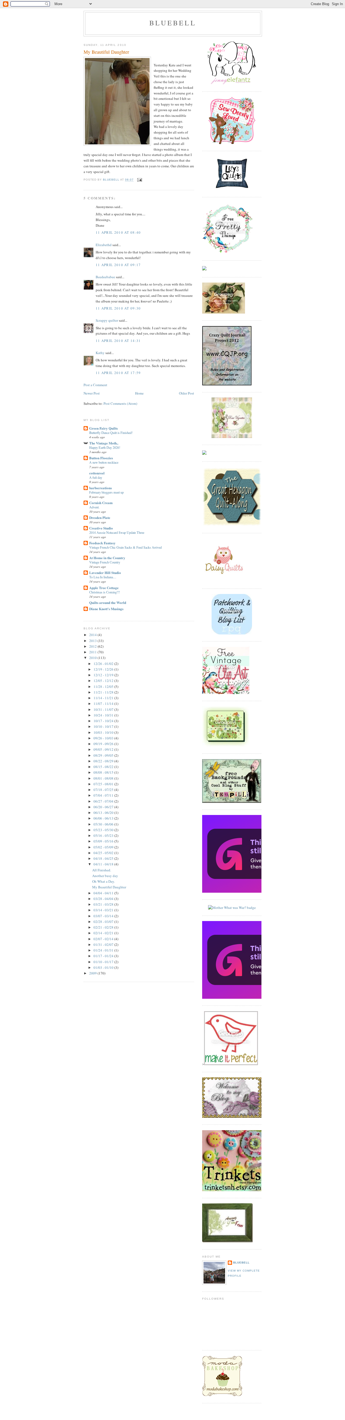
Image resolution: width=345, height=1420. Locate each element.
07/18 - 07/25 (104, 789)
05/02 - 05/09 (104, 847)
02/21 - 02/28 (104, 927)
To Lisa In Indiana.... (102, 577)
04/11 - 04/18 (104, 864)
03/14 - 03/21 (104, 910)
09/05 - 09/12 (104, 749)
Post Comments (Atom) (120, 403)
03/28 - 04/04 (104, 898)
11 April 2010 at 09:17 (118, 264)
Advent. (94, 507)
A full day (95, 477)
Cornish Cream (101, 502)
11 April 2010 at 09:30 (118, 308)
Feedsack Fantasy (102, 542)
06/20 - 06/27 (104, 806)
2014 (93, 634)
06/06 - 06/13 (104, 818)
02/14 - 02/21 (104, 932)
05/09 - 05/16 (104, 841)
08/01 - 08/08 (104, 778)
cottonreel (97, 472)
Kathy (100, 352)
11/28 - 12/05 (104, 686)
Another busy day (105, 875)
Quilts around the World (107, 602)
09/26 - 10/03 (104, 738)
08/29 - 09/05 (104, 755)
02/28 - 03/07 (104, 921)
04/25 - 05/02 (104, 852)
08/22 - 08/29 (104, 761)
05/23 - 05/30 (104, 829)
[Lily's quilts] (232, 188)
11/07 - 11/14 (104, 703)
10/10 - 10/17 (104, 726)
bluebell (172, 22)
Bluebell (241, 1262)
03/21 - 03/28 (104, 904)
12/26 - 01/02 (104, 663)
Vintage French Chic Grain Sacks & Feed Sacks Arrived (125, 547)
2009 (93, 973)
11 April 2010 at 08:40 (118, 232)
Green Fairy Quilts (103, 428)
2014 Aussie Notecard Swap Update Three (116, 532)
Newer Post (92, 393)
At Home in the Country (107, 557)
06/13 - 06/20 (104, 812)
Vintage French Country (104, 562)
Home (139, 393)
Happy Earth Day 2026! (104, 447)
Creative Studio (101, 528)
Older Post (186, 393)
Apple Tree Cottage (104, 587)
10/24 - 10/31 (104, 715)
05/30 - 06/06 (104, 824)
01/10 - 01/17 (104, 961)
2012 (93, 646)
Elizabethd (104, 244)
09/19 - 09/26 (104, 743)
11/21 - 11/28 (104, 692)
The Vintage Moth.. (103, 443)
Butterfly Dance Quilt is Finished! (111, 432)
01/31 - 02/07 (104, 944)
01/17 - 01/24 (104, 955)
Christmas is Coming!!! (104, 592)
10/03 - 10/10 (104, 732)
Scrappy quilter (107, 320)
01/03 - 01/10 (104, 967)
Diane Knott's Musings (106, 608)
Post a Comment (95, 384)
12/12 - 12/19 (104, 674)
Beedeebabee (105, 276)
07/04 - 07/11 (104, 795)
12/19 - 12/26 (104, 669)
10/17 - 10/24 (104, 720)
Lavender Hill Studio (105, 572)
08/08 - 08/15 (104, 772)
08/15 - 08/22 (104, 766)
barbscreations (100, 487)
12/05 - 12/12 (104, 680)
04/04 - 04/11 (104, 893)
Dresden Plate (99, 517)
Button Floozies (101, 457)
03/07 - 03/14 (104, 915)
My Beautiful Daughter (109, 887)
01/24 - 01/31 (104, 950)
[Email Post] (139, 179)
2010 (93, 657)
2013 (93, 640)
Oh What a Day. (103, 881)
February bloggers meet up (106, 492)
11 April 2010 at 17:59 (118, 372)
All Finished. (101, 870)
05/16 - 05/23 (104, 835)
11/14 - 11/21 (104, 697)
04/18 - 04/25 (104, 858)
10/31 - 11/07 (104, 709)
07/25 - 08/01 (104, 784)
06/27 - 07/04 (104, 801)
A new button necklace (103, 462)
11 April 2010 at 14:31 (118, 340)
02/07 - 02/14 (104, 938)
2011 (93, 652)
